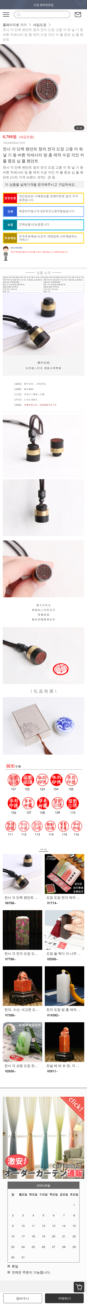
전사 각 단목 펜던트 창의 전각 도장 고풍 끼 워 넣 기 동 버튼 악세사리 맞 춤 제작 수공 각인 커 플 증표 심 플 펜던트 (43, 34)
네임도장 (39, 24)
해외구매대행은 (17, 247)
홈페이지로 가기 (15, 24)
